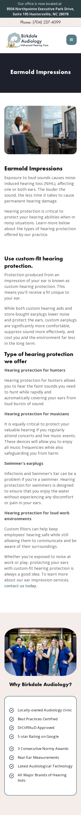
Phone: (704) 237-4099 (40, 22)
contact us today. (20, 585)
